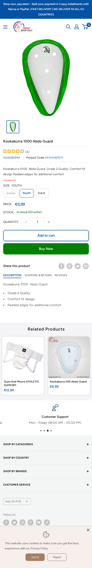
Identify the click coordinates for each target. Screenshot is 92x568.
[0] (85, 26)
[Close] (88, 530)
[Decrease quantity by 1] (26, 222)
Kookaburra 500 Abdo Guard (68, 381)
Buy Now (46, 249)
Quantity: (11, 222)
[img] (13, 152)
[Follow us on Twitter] (14, 522)
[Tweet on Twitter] (78, 266)
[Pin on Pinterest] (70, 266)
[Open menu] (5, 27)
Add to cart (46, 235)
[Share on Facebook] (61, 266)
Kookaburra (11, 157)
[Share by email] (86, 266)
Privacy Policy (39, 548)
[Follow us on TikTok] (47, 522)
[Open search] (68, 26)
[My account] (76, 26)
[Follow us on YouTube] (39, 522)
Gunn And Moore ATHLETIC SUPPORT (21, 383)
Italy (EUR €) (13, 501)
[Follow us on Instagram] (22, 522)
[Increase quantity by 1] (48, 222)
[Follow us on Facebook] (6, 522)
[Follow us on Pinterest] (31, 522)
